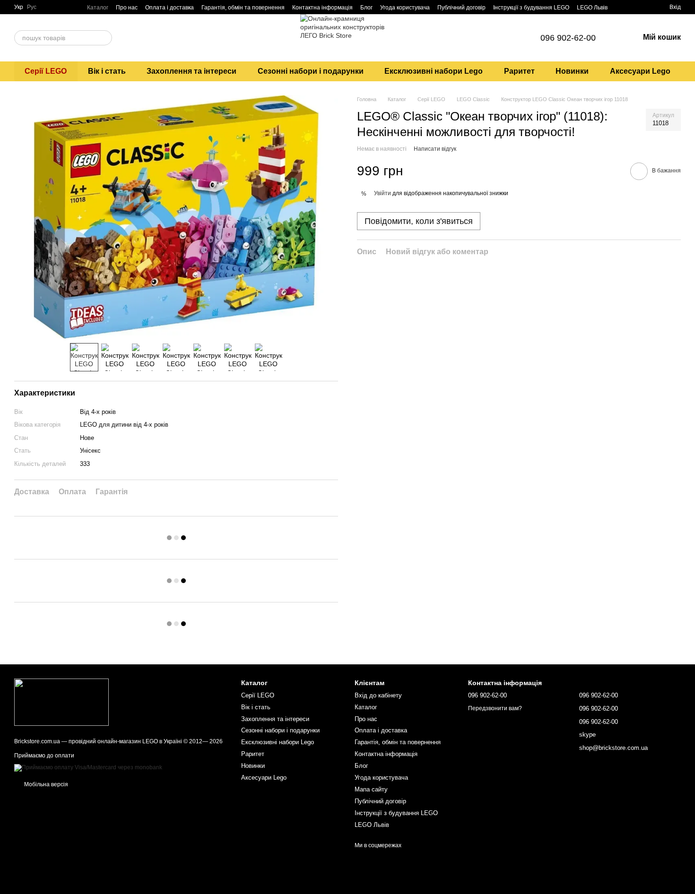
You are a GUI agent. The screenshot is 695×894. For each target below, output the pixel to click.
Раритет (519, 71)
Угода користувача (405, 7)
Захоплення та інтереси (191, 71)
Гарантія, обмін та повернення (243, 7)
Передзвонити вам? (495, 708)
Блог (366, 7)
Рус (31, 7)
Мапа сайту (371, 789)
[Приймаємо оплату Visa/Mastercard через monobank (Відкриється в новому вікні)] (88, 767)
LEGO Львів (592, 7)
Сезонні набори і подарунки (311, 71)
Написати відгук (435, 149)
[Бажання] (645, 7)
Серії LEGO (46, 71)
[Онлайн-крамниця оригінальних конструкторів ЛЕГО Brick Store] (61, 701)
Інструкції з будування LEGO (531, 7)
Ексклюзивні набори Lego (433, 71)
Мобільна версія (45, 784)
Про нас (127, 7)
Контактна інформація (322, 7)
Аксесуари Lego (640, 71)
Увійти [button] (382, 193)
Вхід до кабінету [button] (378, 695)
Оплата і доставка (169, 7)
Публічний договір (461, 7)
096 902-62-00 (568, 38)
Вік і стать (107, 71)
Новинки (572, 71)
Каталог (97, 7)
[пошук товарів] (104, 37)
